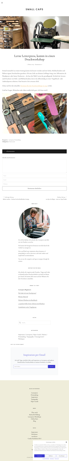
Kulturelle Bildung (34, 415)
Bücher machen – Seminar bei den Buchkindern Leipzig (16, 198)
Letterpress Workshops (34, 417)
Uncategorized (39, 337)
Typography (30, 337)
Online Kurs (34, 419)
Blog (34, 421)
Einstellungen (61, 455)
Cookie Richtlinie (45, 458)
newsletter (34, 436)
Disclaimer (52, 458)
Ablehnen (51, 455)
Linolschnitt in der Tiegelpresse (27, 307)
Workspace (21, 339)
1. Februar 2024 (30, 64)
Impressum (57, 458)
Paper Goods (37, 334)
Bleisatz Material (23, 297)
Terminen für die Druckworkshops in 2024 (33, 86)
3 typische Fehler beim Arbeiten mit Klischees (31, 304)
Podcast (44, 334)
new (14, 141)
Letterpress (11, 139)
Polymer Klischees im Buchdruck (27, 300)
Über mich (34, 412)
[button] (66, 442)
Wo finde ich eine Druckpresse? (27, 293)
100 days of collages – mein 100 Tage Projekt (50, 198)
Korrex (11, 141)
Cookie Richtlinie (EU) (34, 438)
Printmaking (17, 139)
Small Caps (34, 9)
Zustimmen (39, 455)
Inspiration (21, 334)
